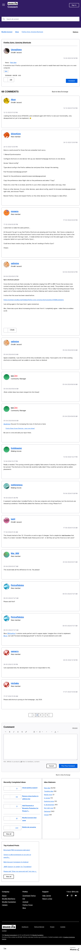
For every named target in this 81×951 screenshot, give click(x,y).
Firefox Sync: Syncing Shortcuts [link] (32, 32)
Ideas (17, 32)
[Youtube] (76, 893)
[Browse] (4, 5)
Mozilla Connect (13, 5)
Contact (4, 928)
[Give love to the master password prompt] (76, 91)
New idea (13, 62)
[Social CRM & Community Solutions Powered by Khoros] (74, 947)
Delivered (7, 871)
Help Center (46, 893)
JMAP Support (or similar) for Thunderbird (58, 863)
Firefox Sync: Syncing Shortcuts (16, 42)
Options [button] (75, 32)
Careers (5, 903)
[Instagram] (72, 893)
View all (9, 831)
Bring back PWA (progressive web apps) (57, 847)
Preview (74, 724)
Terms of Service (39, 924)
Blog (24, 906)
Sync (6, 71)
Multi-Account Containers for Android (56, 859)
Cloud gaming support (31, 784)
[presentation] (6, 728)
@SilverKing (11, 630)
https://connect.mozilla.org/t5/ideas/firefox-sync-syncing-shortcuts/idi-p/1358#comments (34, 298)
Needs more (8, 855)
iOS (24, 897)
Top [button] (5, 946)
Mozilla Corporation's (11, 933)
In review (6, 858)
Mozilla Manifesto (8, 897)
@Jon (5, 633)
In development (9, 865)
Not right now (8, 868)
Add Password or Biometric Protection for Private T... (32, 804)
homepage (9, 75)
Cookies (62, 924)
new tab (15, 75)
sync (20, 75)
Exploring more (8, 861)
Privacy (52, 924)
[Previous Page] (30, 712)
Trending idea (8, 851)
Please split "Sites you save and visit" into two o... (60, 868)
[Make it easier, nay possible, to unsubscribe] (72, 91)
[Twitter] (67, 893)
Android (25, 900)
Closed (6, 875)
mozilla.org (25, 924)
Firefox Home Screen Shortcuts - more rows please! (19, 426)
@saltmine (7, 422)
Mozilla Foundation (9, 900)
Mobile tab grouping (31, 824)
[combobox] (40, 19)
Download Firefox (29, 893)
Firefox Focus (28, 903)
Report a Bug (47, 897)
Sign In (74, 5)
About (4, 893)
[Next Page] (50, 712)
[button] (6, 79)
